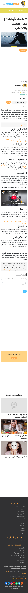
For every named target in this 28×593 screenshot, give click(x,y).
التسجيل (9, 4)
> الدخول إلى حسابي (19, 557)
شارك (8, 102)
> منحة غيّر (21, 540)
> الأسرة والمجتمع (19, 521)
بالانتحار (10, 246)
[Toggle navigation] (4, 3)
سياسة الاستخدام (8, 586)
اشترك (14, 358)
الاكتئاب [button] (23, 50)
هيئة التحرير (18, 85)
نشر (25, 291)
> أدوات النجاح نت (20, 533)
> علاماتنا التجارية (19, 560)
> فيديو (23, 523)
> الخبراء (22, 528)
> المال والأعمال (20, 511)
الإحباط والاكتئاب (15, 92)
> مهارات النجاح (20, 509)
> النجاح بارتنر (20, 550)
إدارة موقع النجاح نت (9, 269)
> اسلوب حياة (20, 514)
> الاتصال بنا (21, 562)
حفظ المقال (22, 94)
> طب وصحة (21, 518)
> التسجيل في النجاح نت (18, 555)
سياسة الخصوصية (16, 586)
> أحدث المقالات (20, 506)
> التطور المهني (20, 516)
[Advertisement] (14, 66)
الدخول (16, 4)
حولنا (22, 586)
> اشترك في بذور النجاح (18, 553)
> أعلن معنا (21, 548)
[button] (14, 124)
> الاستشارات (21, 526)
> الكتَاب (22, 530)
